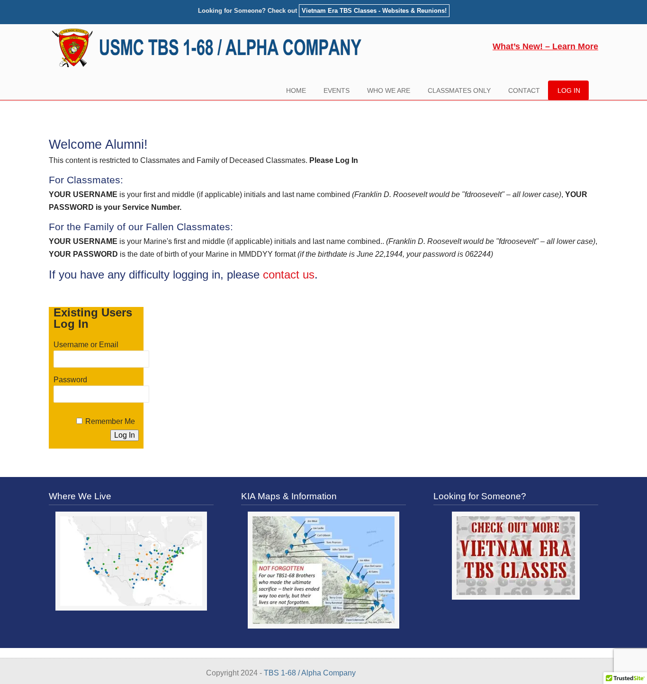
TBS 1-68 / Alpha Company (310, 673)
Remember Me (110, 421)
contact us (289, 274)
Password (70, 380)
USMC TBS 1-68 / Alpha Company (210, 48)
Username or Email (86, 345)
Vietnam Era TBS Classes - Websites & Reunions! (374, 10)
